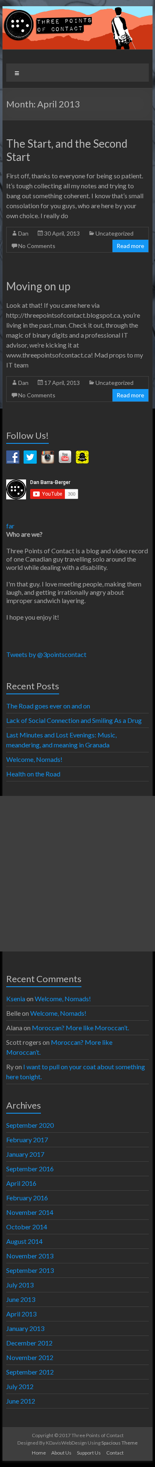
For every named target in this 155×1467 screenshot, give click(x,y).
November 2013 (29, 1256)
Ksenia (15, 998)
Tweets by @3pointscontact (46, 654)
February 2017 (27, 1139)
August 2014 (24, 1241)
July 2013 (19, 1285)
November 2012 (29, 1357)
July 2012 (19, 1386)
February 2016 (27, 1198)
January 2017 (25, 1154)
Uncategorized (114, 233)
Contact (115, 1453)
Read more (130, 245)
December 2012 (29, 1343)
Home (39, 1453)
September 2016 (30, 1169)
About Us (61, 1453)
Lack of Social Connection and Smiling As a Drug (74, 720)
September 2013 (30, 1270)
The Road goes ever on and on (48, 706)
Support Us (89, 1453)
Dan (23, 233)
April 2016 (21, 1183)
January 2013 (25, 1328)
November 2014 (29, 1212)
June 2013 (20, 1299)
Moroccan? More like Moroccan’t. (81, 1028)
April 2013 (21, 1314)
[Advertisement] (77, 873)
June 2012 (20, 1401)
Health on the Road (33, 774)
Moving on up (38, 286)
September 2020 (30, 1125)
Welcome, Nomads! (34, 759)
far (10, 526)
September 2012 (30, 1372)
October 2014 (26, 1227)
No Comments (36, 245)
